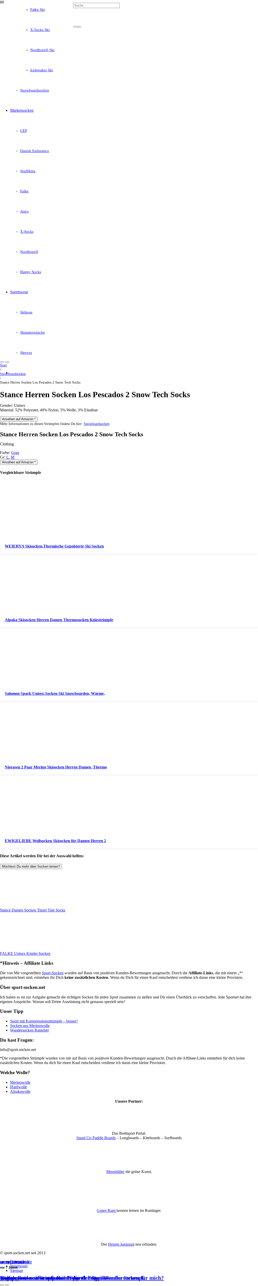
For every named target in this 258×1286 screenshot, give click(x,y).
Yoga (19, 1262)
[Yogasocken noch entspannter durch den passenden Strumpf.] (129, 171)
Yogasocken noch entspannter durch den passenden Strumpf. (72, 1278)
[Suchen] (75, 26)
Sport (6, 1262)
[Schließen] (79, 26)
